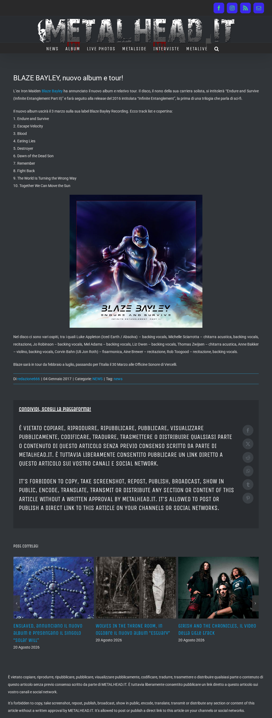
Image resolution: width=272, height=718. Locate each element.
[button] (216, 48)
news (118, 379)
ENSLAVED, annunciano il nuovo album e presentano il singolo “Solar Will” (47, 633)
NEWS (97, 379)
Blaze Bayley (52, 91)
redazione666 (28, 379)
